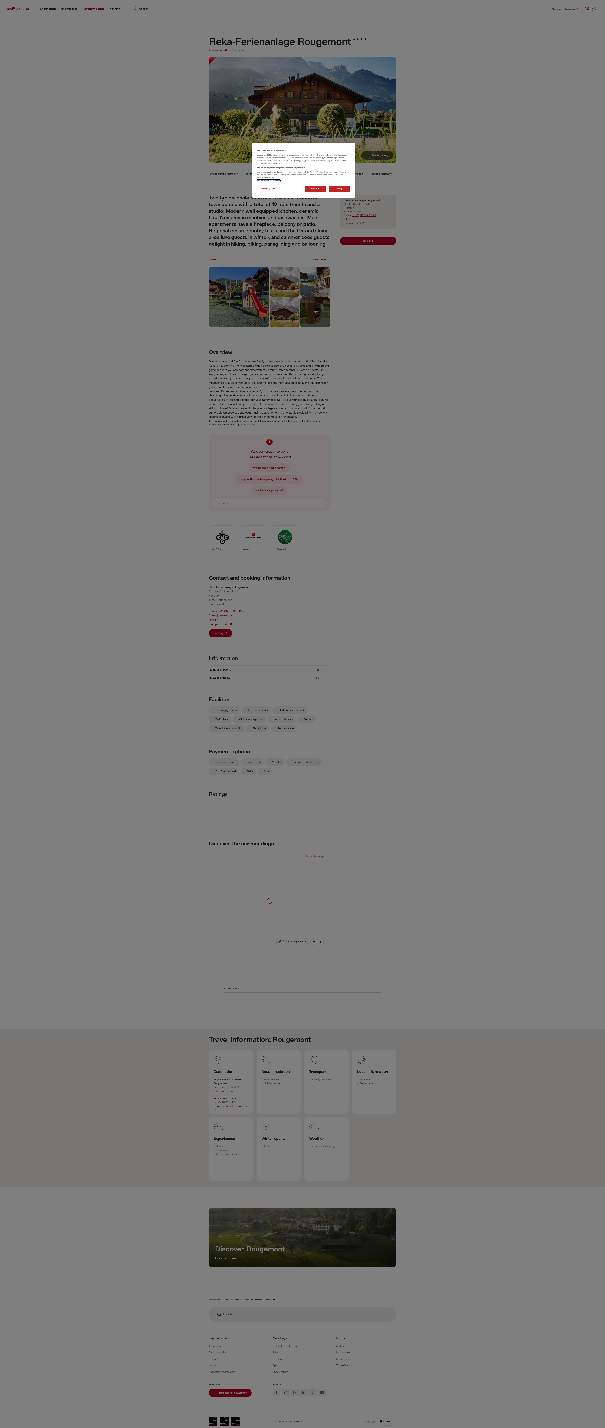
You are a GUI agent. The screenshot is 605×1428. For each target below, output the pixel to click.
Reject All (315, 189)
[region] (303, 170)
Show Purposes (268, 189)
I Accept (339, 189)
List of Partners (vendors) (268, 181)
